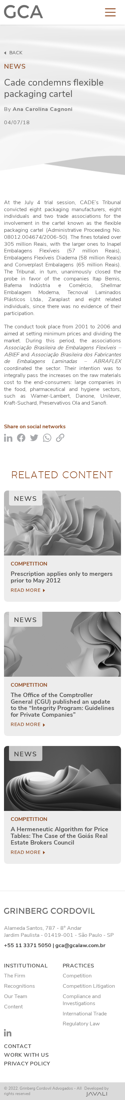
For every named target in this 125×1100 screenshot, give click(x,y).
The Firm (14, 975)
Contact (18, 1046)
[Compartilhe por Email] (60, 437)
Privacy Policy (27, 1063)
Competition (29, 563)
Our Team (15, 996)
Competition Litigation (89, 986)
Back (15, 53)
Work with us (26, 1055)
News (15, 66)
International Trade (85, 1013)
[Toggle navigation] (110, 12)
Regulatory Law (81, 1023)
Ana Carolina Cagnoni (43, 109)
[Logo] (23, 12)
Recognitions (19, 986)
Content (13, 1006)
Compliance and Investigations (82, 1000)
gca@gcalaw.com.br (80, 945)
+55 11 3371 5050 (27, 945)
